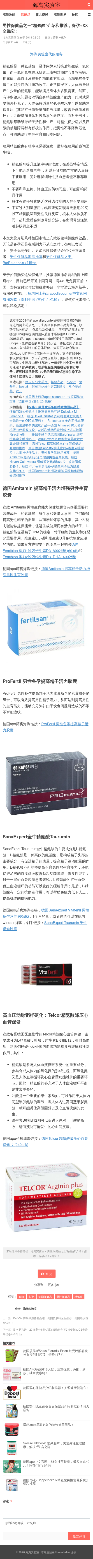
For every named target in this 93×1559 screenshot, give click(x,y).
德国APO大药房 (36, 381)
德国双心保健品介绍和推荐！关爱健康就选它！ (56, 1388)
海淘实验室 (46, 5)
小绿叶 (71, 381)
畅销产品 (57, 381)
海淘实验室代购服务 (46, 54)
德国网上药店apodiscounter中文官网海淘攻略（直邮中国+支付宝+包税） (46, 398)
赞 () (48, 1273)
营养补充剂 (59, 37)
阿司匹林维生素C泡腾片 (48, 386)
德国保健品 (45, 1296)
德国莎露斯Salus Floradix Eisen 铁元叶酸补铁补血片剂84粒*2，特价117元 (55, 1353)
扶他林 (23, 386)
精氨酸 (78, 1296)
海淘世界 (60, 14)
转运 (75, 14)
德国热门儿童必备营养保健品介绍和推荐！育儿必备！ (56, 1408)
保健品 (25, 14)
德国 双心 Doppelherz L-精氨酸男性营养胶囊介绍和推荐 (56, 1482)
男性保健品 (63, 1296)
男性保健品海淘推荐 (26, 256)
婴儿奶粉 (42, 14)
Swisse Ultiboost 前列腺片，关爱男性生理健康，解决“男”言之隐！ (54, 1445)
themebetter (62, 1552)
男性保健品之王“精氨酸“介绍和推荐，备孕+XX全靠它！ (45, 28)
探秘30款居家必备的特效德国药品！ (48, 1425)
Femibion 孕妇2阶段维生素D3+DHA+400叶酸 (39, 556)
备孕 (31, 1296)
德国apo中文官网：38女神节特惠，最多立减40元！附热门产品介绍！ (56, 1463)
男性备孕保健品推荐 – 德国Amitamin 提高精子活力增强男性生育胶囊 (44, 454)
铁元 (19, 391)
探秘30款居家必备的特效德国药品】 (53, 407)
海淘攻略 (9, 14)
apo (21, 1296)
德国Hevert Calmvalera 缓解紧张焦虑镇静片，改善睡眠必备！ (45, 461)
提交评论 (79, 1536)
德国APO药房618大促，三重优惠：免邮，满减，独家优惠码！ (54, 1371)
